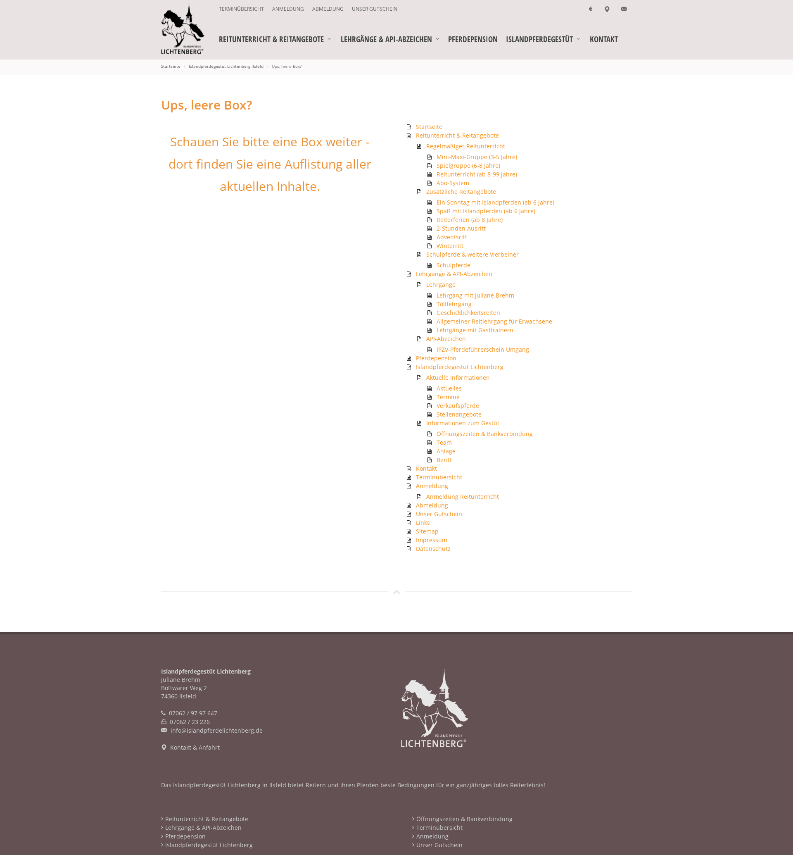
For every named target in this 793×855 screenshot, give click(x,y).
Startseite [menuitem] (429, 127)
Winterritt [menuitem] (450, 246)
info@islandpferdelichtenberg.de (217, 730)
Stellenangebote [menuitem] (459, 414)
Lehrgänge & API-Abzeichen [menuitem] (454, 274)
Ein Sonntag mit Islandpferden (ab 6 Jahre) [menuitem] (495, 202)
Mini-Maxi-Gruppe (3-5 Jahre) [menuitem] (477, 157)
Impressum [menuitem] (431, 540)
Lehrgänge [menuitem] (441, 284)
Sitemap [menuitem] (427, 531)
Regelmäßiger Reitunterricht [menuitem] (465, 146)
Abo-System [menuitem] (453, 183)
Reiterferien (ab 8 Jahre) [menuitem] (470, 220)
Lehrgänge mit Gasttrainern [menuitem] (475, 330)
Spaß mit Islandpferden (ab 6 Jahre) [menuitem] (486, 211)
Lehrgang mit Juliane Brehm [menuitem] (475, 295)
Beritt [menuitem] (444, 460)
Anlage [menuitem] (446, 451)
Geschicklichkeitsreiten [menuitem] (468, 313)
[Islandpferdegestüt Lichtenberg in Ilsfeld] (190, 29)
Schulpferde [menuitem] (453, 265)
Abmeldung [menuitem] (328, 8)
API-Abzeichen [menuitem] (446, 339)
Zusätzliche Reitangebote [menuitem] (461, 191)
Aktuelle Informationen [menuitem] (458, 377)
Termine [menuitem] (448, 397)
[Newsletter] (623, 9)
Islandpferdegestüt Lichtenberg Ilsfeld (226, 66)
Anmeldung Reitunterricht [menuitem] (462, 496)
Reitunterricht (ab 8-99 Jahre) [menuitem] (477, 174)
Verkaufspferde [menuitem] (458, 406)
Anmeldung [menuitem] (288, 8)
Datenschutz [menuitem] (433, 549)
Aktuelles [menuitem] (449, 388)
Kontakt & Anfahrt (195, 747)
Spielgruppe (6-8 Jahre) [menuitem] (468, 165)
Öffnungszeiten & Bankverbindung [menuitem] (485, 434)
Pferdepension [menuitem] (436, 358)
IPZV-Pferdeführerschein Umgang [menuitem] (483, 349)
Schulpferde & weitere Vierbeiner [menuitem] (472, 254)
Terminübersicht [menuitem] (241, 8)
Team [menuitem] (444, 442)
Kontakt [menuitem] (426, 468)
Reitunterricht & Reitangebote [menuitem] (457, 135)
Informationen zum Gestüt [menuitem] (462, 423)
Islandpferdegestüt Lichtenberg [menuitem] (459, 367)
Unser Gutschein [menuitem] (374, 8)
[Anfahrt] (607, 9)
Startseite (170, 66)
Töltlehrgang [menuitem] (454, 304)
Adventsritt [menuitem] (452, 237)
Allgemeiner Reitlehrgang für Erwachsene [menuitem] (494, 321)
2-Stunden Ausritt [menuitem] (461, 228)
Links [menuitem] (423, 522)
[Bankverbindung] (590, 9)
